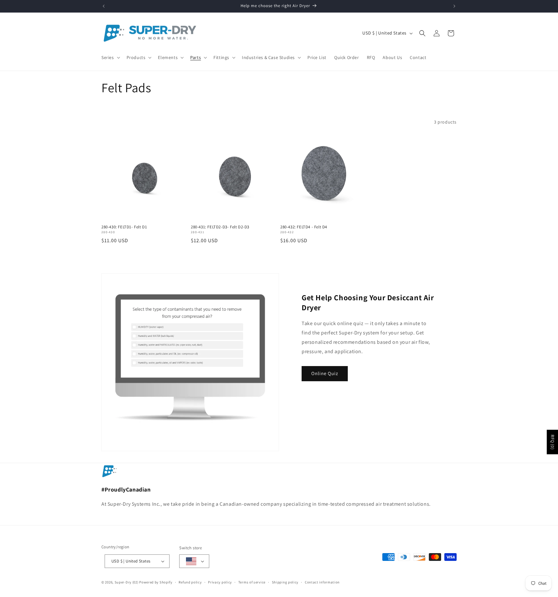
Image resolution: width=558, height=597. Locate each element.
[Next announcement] (454, 6)
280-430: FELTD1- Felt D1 (124, 227)
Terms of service (251, 582)
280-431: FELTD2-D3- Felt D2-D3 (220, 227)
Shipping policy (285, 582)
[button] (110, 57)
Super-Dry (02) (127, 582)
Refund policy (190, 582)
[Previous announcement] (104, 6)
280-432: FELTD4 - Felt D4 (303, 227)
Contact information (322, 582)
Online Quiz (324, 373)
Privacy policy (220, 582)
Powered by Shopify (155, 582)
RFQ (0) (552, 442)
